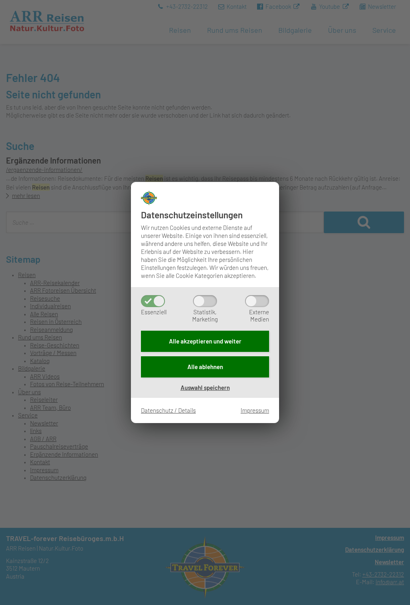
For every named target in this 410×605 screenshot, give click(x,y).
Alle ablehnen (205, 366)
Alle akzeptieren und (205, 341)
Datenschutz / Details (168, 410)
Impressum (255, 410)
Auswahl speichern (205, 387)
